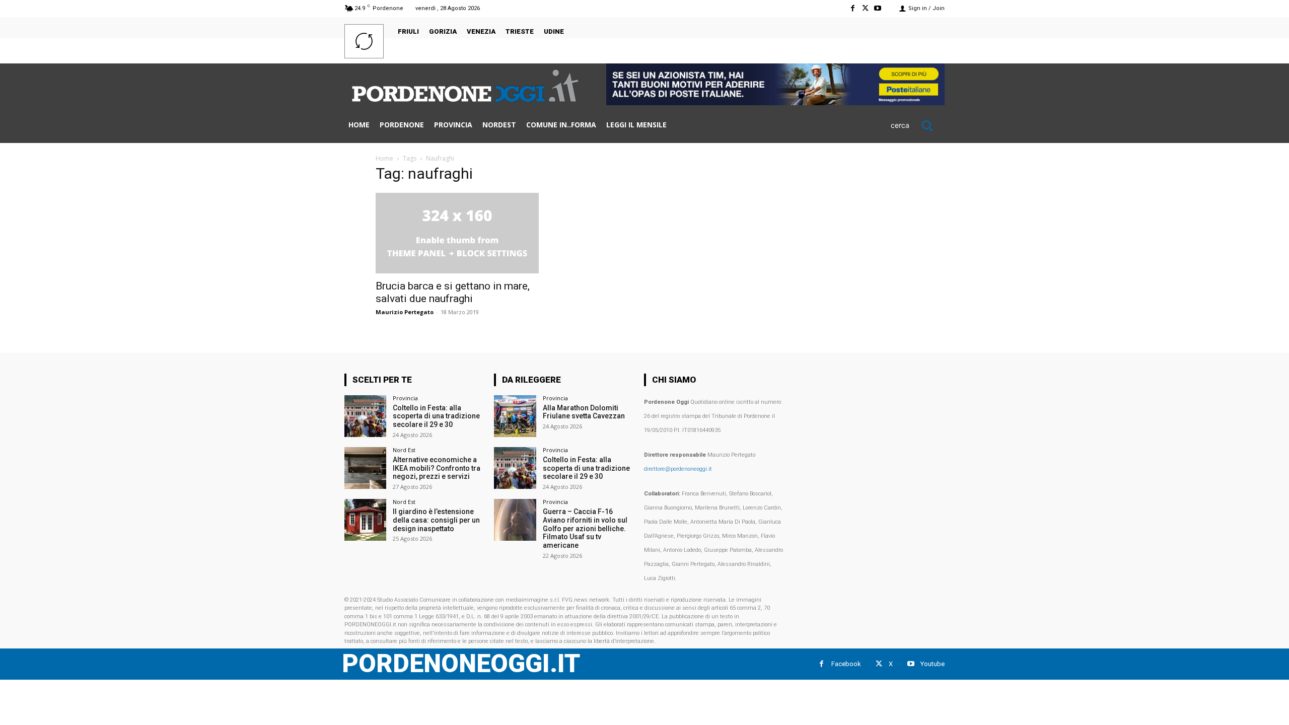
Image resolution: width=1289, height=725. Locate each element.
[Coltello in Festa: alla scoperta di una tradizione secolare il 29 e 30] (365, 416)
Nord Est (404, 450)
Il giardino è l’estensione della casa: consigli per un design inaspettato (436, 520)
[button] (918, 125)
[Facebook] (852, 8)
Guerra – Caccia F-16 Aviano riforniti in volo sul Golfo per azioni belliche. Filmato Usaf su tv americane (585, 528)
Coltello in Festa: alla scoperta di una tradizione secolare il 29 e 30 (436, 416)
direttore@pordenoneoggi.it (678, 469)
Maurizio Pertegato (405, 312)
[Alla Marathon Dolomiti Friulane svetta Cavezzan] (515, 416)
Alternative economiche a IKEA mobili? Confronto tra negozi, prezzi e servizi (436, 468)
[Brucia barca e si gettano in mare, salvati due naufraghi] (457, 233)
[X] (865, 8)
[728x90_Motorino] (775, 102)
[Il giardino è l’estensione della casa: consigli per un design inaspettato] (365, 520)
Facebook (846, 664)
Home (384, 158)
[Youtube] (878, 8)
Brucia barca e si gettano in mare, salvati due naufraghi (453, 292)
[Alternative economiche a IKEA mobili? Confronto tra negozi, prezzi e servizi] (365, 468)
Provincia (405, 398)
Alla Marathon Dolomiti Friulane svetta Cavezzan (584, 412)
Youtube (932, 664)
